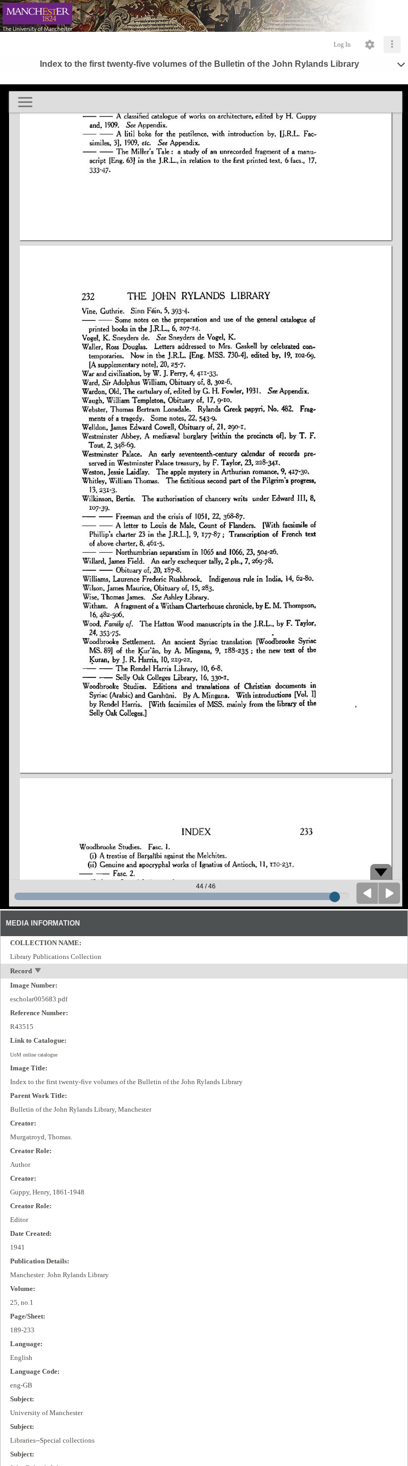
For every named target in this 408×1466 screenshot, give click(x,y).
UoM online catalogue (33, 1055)
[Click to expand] (392, 44)
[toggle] (38, 971)
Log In (342, 44)
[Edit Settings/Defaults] (369, 44)
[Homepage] (204, 16)
